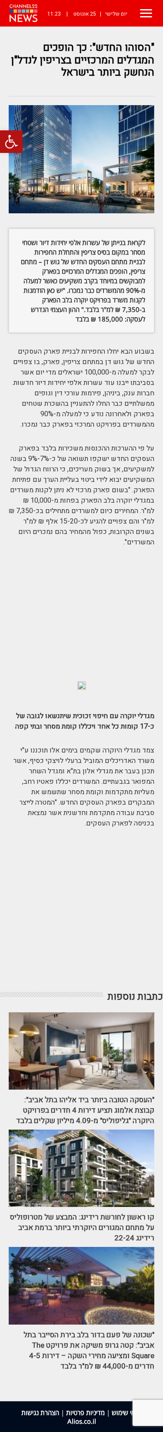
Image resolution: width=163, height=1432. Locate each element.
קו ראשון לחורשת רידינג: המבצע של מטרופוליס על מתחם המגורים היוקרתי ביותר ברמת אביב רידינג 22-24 (82, 1227)
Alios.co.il (81, 1421)
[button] (11, 141)
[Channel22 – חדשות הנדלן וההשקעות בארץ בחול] (23, 13)
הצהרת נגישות (40, 1412)
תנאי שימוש (127, 1412)
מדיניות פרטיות (85, 1412)
